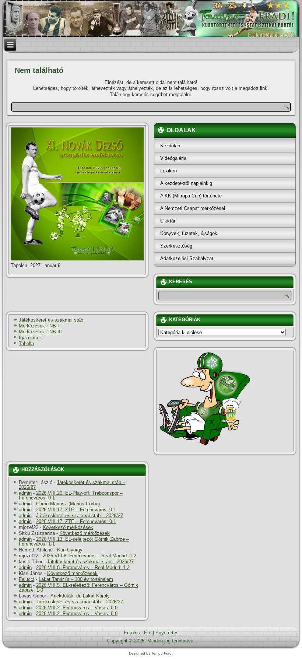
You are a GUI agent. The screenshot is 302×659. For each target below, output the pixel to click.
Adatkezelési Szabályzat (186, 258)
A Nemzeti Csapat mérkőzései (192, 208)
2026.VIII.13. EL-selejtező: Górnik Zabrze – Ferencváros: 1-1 (74, 541)
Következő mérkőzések (68, 527)
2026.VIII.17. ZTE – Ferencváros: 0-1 (76, 509)
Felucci (26, 579)
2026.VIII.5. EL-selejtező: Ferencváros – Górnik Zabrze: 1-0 (78, 587)
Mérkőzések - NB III (40, 331)
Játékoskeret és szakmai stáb (51, 320)
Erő (147, 632)
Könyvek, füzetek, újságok (188, 233)
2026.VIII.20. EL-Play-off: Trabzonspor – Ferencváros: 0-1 (71, 495)
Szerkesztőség (176, 246)
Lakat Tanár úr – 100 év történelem (76, 579)
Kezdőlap (170, 145)
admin (25, 493)
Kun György (69, 550)
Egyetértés (167, 632)
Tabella (26, 343)
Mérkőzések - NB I (39, 326)
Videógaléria (173, 158)
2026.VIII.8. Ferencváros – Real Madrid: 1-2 (89, 555)
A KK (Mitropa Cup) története (191, 196)
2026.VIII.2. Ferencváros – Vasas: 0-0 (76, 607)
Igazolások (30, 337)
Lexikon (168, 170)
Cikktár (167, 221)
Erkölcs (132, 632)
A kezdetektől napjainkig (186, 183)
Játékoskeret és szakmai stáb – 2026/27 (72, 485)
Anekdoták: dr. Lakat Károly (80, 596)
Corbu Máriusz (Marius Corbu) (68, 503)
